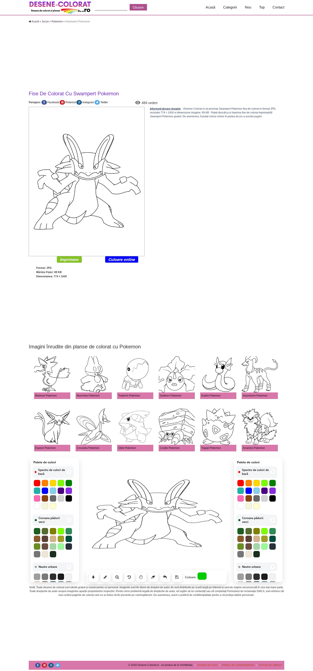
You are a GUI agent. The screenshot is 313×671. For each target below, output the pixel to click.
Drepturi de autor (207, 665)
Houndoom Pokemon (255, 395)
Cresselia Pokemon (88, 447)
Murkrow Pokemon (46, 395)
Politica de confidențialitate (238, 665)
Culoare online (121, 259)
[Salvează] (177, 577)
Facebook (53, 102)
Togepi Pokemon (211, 447)
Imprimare (69, 259)
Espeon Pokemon (45, 447)
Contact (278, 7)
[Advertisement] (156, 57)
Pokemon (57, 21)
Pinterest (71, 102)
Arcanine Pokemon (254, 447)
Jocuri (45, 21)
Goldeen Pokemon (170, 395)
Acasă (210, 7)
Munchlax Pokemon (88, 395)
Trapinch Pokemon (129, 395)
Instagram (88, 102)
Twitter (104, 102)
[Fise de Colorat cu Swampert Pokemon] (87, 181)
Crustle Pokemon (170, 447)
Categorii (230, 7)
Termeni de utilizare (270, 665)
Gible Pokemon (127, 447)
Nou (248, 7)
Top (262, 7)
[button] (53, 472)
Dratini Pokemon (211, 395)
